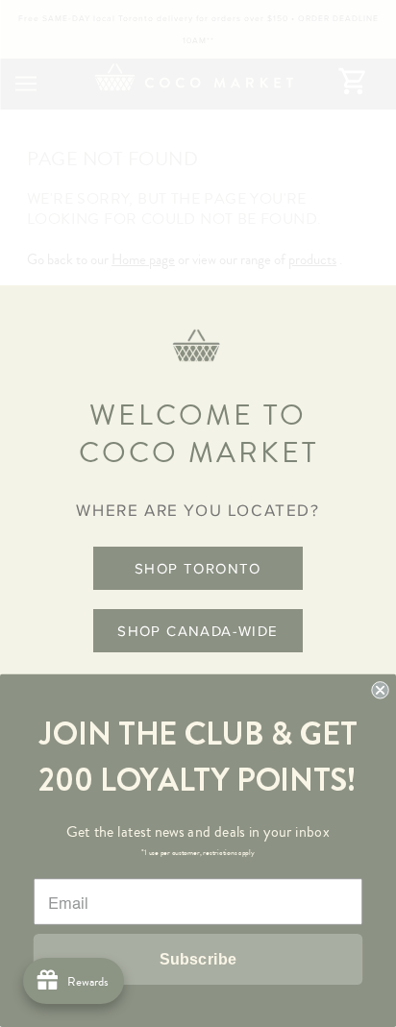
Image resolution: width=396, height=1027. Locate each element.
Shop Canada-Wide (197, 631)
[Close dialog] (379, 689)
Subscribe (198, 958)
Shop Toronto (198, 568)
